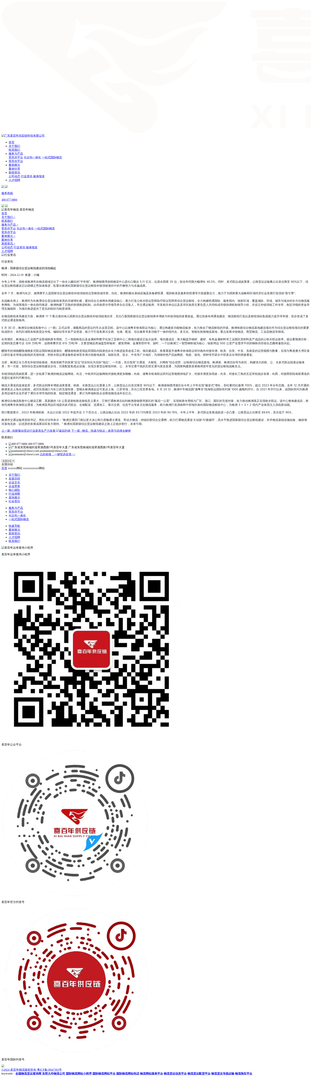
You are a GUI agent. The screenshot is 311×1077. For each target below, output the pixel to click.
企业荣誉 (14, 486)
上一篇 (28, 430)
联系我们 (14, 149)
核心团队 (14, 489)
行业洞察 (14, 493)
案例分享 (14, 168)
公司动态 (14, 176)
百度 (4, 468)
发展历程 (14, 478)
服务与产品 (16, 153)
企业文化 (14, 482)
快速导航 (14, 525)
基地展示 (14, 497)
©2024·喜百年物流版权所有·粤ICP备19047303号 (31, 1069)
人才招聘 (14, 180)
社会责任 (14, 501)
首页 (11, 142)
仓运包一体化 (32, 157)
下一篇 (101, 430)
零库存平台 (16, 157)
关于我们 (14, 146)
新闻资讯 (14, 172)
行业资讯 (26, 176)
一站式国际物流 (52, 157)
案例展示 (14, 164)
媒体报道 (39, 176)
